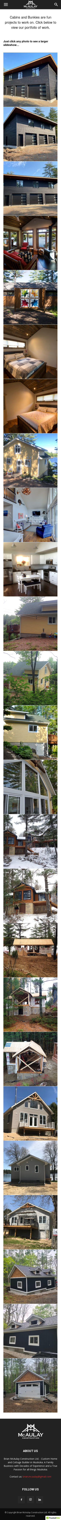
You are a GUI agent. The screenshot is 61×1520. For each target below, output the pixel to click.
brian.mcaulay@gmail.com (37, 1476)
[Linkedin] (39, 1499)
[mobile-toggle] (5, 4)
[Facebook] (21, 1499)
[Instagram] (30, 1499)
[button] (56, 4)
